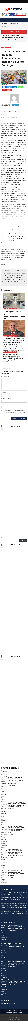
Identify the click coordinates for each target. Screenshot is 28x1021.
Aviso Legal (6, 1016)
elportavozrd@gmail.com (11, 117)
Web (2, 404)
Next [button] (25, 31)
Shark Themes (18, 1012)
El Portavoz (5, 105)
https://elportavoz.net (10, 114)
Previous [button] (22, 31)
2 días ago (12, 785)
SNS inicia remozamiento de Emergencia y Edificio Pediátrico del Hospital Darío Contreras (16, 873)
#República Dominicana (7, 27)
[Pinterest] (4, 90)
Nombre (3, 392)
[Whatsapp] (20, 87)
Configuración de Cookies (13, 1019)
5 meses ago (12, 984)
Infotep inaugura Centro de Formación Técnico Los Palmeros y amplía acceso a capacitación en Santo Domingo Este (14, 314)
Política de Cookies (13, 1017)
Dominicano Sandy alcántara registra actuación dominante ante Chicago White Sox (16, 981)
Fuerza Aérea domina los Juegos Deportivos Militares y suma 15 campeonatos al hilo (16, 927)
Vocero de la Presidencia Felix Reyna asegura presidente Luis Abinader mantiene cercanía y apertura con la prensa (13, 341)
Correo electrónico (6, 398)
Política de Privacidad (17, 1016)
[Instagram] (9, 90)
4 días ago (12, 834)
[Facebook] (4, 87)
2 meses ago (12, 930)
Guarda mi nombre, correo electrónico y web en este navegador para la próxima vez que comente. (14, 412)
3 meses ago (12, 966)
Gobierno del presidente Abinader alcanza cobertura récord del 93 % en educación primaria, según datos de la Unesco (13, 358)
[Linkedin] (14, 87)
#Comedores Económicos (16, 23)
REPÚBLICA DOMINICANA (9, 308)
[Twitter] (9, 87)
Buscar (3, 538)
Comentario (5, 376)
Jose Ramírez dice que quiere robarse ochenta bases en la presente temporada (16, 963)
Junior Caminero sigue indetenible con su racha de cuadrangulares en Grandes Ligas (16, 946)
